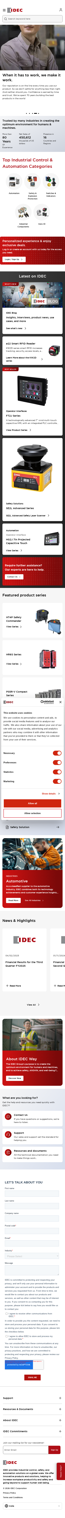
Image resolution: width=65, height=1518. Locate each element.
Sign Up (54, 1450)
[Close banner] (60, 702)
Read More (13, 900)
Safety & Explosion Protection (32, 196)
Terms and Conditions (13, 1497)
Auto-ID (41, 224)
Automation (14, 193)
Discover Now (14, 1078)
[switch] (57, 762)
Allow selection (32, 813)
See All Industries (33, 900)
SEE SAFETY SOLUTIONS (16, 99)
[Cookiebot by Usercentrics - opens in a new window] (41, 702)
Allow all (32, 803)
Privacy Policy (9, 1493)
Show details (49, 793)
